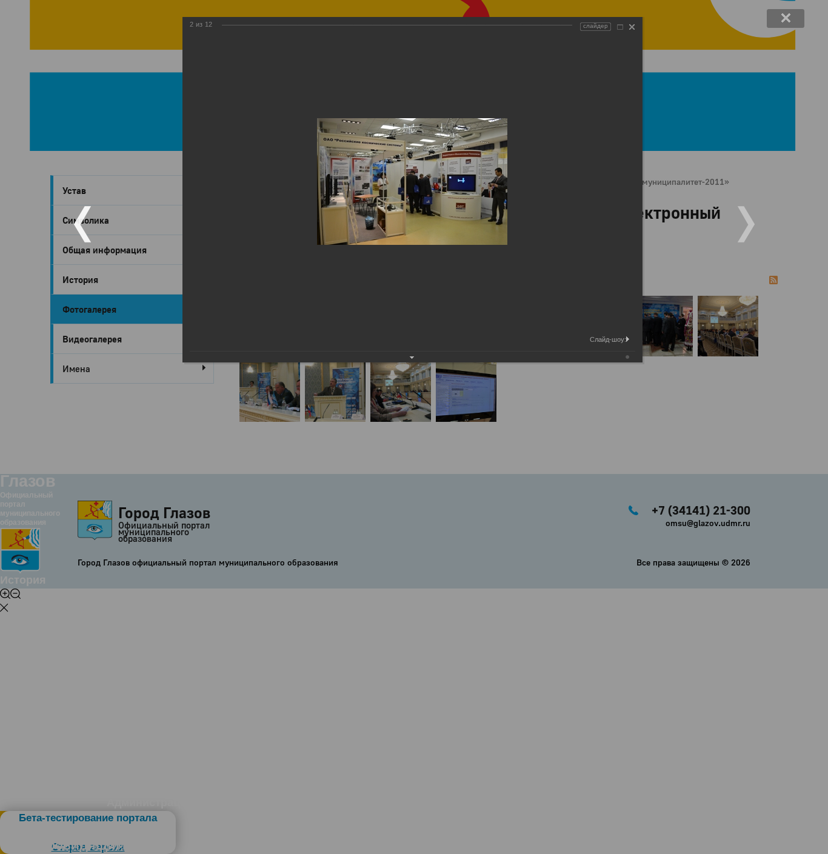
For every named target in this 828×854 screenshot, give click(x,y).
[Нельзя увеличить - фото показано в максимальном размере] (620, 27)
